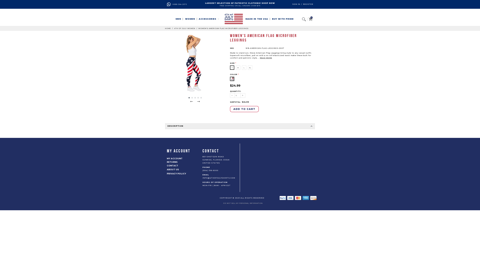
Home (168, 28)
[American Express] (306, 198)
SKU (232, 48)
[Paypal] (283, 198)
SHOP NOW (268, 3)
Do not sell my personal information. (243, 203)
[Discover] (313, 198)
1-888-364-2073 (179, 4)
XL (250, 68)
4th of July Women (184, 28)
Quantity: (235, 91)
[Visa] (290, 198)
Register (308, 4)
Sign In (296, 4)
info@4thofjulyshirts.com (218, 178)
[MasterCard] (298, 198)
